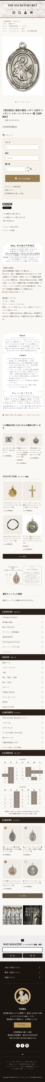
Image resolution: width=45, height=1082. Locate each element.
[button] (15, 102)
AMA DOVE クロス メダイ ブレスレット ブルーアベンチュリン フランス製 (12, 538)
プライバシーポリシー (12, 1066)
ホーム (5, 24)
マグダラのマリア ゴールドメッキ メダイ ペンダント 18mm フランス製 (12, 505)
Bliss (23, 28)
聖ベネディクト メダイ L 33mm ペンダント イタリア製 (32, 882)
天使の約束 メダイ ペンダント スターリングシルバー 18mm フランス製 (36, 451)
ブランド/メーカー (14, 28)
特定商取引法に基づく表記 (14, 193)
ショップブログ (28, 1069)
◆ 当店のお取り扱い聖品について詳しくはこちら (21, 415)
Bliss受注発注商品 (32, 31)
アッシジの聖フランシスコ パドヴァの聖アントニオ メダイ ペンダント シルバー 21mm (32, 539)
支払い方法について (18, 1062)
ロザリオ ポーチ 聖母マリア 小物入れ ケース (9, 450)
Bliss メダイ (17, 21)
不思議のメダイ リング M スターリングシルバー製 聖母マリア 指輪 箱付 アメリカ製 (22, 452)
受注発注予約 (7, 21)
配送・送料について (31, 1062)
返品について (9, 190)
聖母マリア (12, 24)
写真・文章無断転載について (29, 1066)
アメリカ (23, 26)
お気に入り (9, 135)
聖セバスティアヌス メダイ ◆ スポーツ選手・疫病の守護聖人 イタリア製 (32, 849)
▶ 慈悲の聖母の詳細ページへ (13, 292)
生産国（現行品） (14, 26)
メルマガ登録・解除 (16, 1069)
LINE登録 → (22, 1025)
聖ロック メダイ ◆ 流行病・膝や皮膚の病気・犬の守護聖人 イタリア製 (12, 849)
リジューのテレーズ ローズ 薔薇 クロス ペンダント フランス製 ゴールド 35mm (32, 505)
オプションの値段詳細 (12, 186)
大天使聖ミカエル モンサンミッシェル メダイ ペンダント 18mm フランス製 (12, 883)
